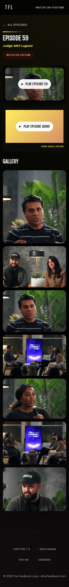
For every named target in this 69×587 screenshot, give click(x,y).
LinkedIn (44, 560)
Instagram (48, 549)
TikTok (24, 560)
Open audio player (52, 146)
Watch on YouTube (50, 7)
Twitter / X (21, 549)
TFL (9, 7)
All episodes (17, 25)
